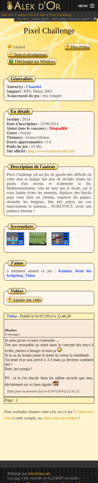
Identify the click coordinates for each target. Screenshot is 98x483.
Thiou (30, 275)
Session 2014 (27, 15)
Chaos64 (33, 87)
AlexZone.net (39, 473)
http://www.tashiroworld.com (51, 151)
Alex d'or (8, 15)
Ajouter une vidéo (26, 300)
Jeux (42, 15)
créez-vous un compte (60, 418)
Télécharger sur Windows (34, 61)
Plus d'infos (79, 47)
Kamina (65, 271)
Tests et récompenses (30, 54)
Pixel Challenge (61, 15)
